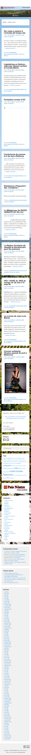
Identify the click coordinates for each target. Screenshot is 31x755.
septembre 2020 (7, 703)
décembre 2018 (7, 735)
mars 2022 (6, 674)
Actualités (11, 52)
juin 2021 (6, 688)
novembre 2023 (7, 643)
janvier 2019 (7, 734)
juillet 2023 (6, 649)
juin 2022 (6, 670)
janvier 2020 (7, 715)
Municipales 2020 (10, 468)
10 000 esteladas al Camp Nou (11, 573)
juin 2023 (6, 651)
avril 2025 (6, 617)
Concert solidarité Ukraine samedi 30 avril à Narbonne (15, 353)
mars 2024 (6, 637)
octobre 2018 (7, 739)
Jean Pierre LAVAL (11, 463)
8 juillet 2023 (5, 458)
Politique (22, 89)
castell (23, 458)
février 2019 (6, 732)
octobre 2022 (7, 663)
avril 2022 (6, 673)
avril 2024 (6, 635)
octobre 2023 (7, 645)
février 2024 (6, 638)
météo (16, 468)
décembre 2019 (7, 717)
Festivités (6, 514)
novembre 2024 (7, 624)
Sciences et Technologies (9, 533)
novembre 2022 (7, 662)
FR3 (13, 461)
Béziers (13, 458)
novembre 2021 (7, 681)
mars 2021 (6, 693)
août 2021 (6, 685)
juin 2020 (6, 707)
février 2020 (6, 714)
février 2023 (6, 657)
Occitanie (7, 471)
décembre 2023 (7, 642)
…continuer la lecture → (10, 48)
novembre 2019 (7, 718)
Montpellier (5, 468)
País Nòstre (6, 528)
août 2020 (6, 704)
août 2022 (6, 667)
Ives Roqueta (5, 463)
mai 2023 (6, 653)
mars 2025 (6, 618)
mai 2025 (6, 615)
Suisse (25, 475)
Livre (5, 520)
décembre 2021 (7, 679)
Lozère (14, 465)
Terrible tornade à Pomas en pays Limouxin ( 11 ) (15, 577)
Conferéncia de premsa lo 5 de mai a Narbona (14, 155)
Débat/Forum (7, 509)
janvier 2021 (7, 696)
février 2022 (6, 676)
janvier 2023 (7, 659)
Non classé (6, 527)
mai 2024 (6, 634)
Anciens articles (6, 407)
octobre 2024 (7, 626)
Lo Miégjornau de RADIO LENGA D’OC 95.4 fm (15, 211)
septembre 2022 (7, 665)
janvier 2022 (7, 678)
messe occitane (23, 465)
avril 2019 (6, 729)
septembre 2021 (7, 684)
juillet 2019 (6, 724)
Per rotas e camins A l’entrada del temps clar (14, 32)
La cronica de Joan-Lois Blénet (15, 317)
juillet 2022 (6, 668)
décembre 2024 (7, 623)
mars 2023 (6, 656)
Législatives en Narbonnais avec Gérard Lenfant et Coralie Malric (15, 66)
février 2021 (6, 695)
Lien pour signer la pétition (19, 554)
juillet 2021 (6, 687)
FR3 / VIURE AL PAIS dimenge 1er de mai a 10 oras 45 (15, 282)
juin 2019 (6, 726)
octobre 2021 (7, 682)
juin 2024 (6, 632)
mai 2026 (6, 596)
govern (26, 461)
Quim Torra (15, 475)
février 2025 (6, 620)
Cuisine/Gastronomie (8, 508)
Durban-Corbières (6, 461)
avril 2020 (6, 710)
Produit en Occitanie (8, 531)
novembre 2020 (7, 699)
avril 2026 (6, 598)
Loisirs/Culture (14, 54)
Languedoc (7, 465)
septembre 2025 (7, 609)
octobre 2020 (7, 701)
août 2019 (6, 723)
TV (8, 478)
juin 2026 (6, 595)
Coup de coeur (7, 506)
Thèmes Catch (21, 752)
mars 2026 (6, 599)
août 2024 (6, 629)
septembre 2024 (7, 628)
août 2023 (6, 648)
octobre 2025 (7, 607)
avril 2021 (6, 692)
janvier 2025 (7, 621)
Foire (11, 461)
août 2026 (6, 592)
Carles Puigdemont (18, 458)
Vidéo (25, 306)
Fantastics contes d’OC (14, 99)
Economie (22, 270)
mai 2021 (6, 690)
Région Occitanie (20, 475)
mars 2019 (6, 731)
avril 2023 (6, 654)
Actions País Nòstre (8, 500)
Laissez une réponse (9, 36)
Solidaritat (20, 399)
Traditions (20, 341)
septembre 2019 (7, 721)
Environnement (23, 200)
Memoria (6, 524)
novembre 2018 (7, 737)
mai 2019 (6, 728)
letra (12, 465)
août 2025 (6, 610)
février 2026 (6, 601)
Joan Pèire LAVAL (20, 35)
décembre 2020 (7, 698)
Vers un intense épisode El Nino (11, 582)
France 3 (15, 461)
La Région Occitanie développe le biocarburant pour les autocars (15, 247)
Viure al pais (11, 478)
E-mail (7, 439)
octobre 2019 (7, 720)
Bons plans (16, 89)
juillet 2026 (6, 593)
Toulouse (4, 478)
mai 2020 (6, 709)
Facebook (4, 439)
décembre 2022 (7, 660)
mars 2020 (6, 712)
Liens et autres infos (8, 519)
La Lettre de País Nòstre (9, 516)
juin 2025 (6, 613)
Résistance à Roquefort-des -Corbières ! (15, 186)
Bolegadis (9, 458)
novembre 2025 (7, 606)
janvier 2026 (7, 602)
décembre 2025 (7, 604)
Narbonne (20, 468)
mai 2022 (6, 671)
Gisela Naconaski (21, 461)
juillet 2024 (6, 631)
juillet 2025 (6, 612)
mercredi (17, 465)
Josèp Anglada (18, 463)
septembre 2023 (7, 646)
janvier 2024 (7, 640)
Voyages (6, 539)
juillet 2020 (6, 706)
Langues (9, 54)
